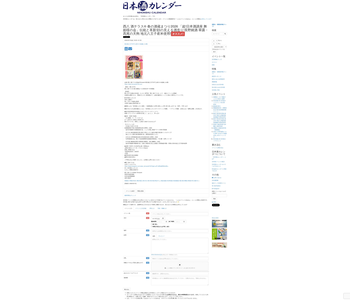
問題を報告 (140, 191)
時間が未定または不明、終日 (161, 226)
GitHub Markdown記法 (156, 254)
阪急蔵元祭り (217, 106)
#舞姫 (185, 181)
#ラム (158, 181)
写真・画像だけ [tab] (162, 208)
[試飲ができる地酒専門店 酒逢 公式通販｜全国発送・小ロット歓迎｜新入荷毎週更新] (219, 223)
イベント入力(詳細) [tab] (140, 208)
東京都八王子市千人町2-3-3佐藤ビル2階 (136, 44)
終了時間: (171, 221)
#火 (146, 181)
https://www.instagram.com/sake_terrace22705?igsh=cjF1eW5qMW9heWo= (146, 166)
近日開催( (214, 59)
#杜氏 (134, 181)
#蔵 (180, 181)
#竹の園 (193, 181)
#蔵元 (140, 181)
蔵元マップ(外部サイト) (219, 183)
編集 (154, 236)
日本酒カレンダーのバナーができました (219, 165)
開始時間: (154, 221)
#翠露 (189, 181)
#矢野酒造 (170, 181)
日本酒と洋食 (216, 90)
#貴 (183, 181)
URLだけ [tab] (152, 208)
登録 (214, 199)
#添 (148, 181)
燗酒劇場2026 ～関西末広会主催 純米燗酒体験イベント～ (220, 109)
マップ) (219, 59)
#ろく (198, 181)
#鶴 (138, 181)
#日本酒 (152, 181)
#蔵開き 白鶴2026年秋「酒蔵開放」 (219, 129)
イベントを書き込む (217, 147)
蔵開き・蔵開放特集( (218, 24)
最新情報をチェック (130, 195)
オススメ (214, 62)
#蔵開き (127, 181)
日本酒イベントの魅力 (218, 161)
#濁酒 (131, 181)
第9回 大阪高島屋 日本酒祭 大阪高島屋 (219, 125)
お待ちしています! (206, 19)
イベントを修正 (130, 191)
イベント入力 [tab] (128, 208)
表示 (214, 52)
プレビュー (161, 236)
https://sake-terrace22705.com (133, 84)
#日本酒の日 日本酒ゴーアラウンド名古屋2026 (219, 102)
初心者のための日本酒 (218, 87)
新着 (213, 65)
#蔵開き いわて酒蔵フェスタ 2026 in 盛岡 (219, 98)
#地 (156, 181)
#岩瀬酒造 (176, 181)
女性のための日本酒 (217, 84)
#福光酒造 (164, 181)
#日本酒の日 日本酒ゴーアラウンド (219, 140)
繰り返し (155, 224)
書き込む (126, 289)
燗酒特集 (214, 82)
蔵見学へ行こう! (216, 76)
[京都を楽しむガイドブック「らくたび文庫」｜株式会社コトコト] (219, 245)
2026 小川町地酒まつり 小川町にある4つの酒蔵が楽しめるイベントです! (220, 134)
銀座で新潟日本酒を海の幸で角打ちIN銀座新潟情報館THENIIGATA (219, 115)
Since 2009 (215, 218)
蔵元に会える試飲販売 (218, 79)
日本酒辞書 (215, 180)
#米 (144, 181)
